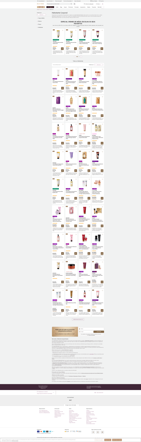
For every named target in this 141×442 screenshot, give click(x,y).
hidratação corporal (89, 340)
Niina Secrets (100, 7)
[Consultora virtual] (74, 4)
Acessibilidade (41, 1)
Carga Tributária (72, 422)
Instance (95, 357)
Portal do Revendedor (68, 1)
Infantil (87, 420)
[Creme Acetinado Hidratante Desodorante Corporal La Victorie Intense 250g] (97, 72)
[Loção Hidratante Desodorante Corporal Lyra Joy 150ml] (71, 155)
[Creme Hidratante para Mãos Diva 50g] (71, 294)
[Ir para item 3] (79, 56)
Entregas (70, 421)
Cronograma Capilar (90, 411)
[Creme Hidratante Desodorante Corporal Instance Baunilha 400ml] (71, 182)
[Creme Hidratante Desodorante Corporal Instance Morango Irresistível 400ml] (71, 127)
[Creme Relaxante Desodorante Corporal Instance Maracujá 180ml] (58, 155)
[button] (63, 30)
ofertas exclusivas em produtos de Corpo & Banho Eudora (92, 373)
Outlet (57, 7)
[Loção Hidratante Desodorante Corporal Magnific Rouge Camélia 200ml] (84, 210)
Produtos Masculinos (90, 413)
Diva (101, 357)
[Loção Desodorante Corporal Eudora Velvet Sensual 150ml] (84, 72)
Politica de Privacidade (73, 413)
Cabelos (88, 7)
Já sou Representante (43, 410)
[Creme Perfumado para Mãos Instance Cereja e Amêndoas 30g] (84, 33)
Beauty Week (88, 422)
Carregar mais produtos (78, 319)
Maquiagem (75, 376)
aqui (87, 378)
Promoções (71, 410)
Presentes (94, 7)
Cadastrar (99, 331)
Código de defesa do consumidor (75, 418)
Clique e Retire (57, 412)
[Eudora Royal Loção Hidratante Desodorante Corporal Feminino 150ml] (84, 265)
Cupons (65, 7)
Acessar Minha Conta (98, 4)
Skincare (80, 376)
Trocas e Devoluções (73, 420)
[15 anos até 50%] (50, 7)
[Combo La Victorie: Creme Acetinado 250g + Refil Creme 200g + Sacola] (97, 265)
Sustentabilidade (58, 415)
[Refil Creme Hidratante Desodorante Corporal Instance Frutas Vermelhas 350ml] (71, 210)
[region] (70, 440)
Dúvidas (56, 417)
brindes (68, 381)
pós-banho (92, 354)
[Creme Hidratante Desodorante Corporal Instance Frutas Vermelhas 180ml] (97, 294)
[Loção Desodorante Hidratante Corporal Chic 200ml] (71, 238)
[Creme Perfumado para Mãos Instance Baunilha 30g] (71, 33)
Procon (70, 412)
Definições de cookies (99, 439)
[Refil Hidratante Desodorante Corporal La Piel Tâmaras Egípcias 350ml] (71, 72)
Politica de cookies (15, 440)
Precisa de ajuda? (58, 1)
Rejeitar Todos (107, 439)
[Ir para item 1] (77, 56)
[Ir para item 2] (78, 56)
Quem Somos (57, 410)
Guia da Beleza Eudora (90, 423)
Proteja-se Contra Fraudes (74, 414)
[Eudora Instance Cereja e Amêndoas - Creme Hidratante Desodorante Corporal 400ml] (58, 238)
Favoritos (102, 1)
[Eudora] (40, 4)
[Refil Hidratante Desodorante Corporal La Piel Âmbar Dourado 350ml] (97, 100)
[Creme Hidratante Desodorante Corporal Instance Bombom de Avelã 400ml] (58, 127)
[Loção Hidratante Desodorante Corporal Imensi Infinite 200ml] (84, 127)
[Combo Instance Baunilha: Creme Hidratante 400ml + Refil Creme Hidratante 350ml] (97, 127)
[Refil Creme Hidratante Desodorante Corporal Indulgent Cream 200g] (58, 100)
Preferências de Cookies (73, 415)
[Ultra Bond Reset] (41, 7)
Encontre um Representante (44, 412)
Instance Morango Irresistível (88, 366)
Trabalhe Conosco (58, 414)
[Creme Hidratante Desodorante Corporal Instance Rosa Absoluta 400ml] (84, 294)
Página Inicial (39, 9)
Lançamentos (82, 7)
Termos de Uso (72, 419)
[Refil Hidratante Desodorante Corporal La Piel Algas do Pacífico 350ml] (84, 100)
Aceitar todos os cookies (117, 439)
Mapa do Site (71, 411)
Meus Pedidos (94, 1)
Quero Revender (77, 1)
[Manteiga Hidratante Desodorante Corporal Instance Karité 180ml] (58, 265)
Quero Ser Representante (44, 411)
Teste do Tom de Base (90, 414)
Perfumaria (70, 7)
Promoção (77, 7)
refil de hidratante (58, 364)
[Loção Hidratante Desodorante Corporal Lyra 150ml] (58, 72)
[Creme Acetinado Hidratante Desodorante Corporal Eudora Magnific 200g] (71, 265)
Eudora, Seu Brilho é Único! (59, 413)
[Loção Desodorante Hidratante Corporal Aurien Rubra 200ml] (97, 155)
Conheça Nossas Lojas (59, 411)
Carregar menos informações (70, 405)
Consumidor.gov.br (72, 417)
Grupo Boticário (49, 1)
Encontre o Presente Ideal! (91, 421)
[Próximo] (81, 57)
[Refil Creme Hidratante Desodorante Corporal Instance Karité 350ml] (84, 155)
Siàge (61, 7)
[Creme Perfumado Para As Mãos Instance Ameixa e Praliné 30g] (97, 33)
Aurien (53, 358)
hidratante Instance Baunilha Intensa (60, 362)
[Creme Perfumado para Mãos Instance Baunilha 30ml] (58, 33)
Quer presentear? (100, 392)
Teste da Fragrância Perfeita (91, 418)
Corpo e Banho (46, 9)
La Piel (98, 357)
